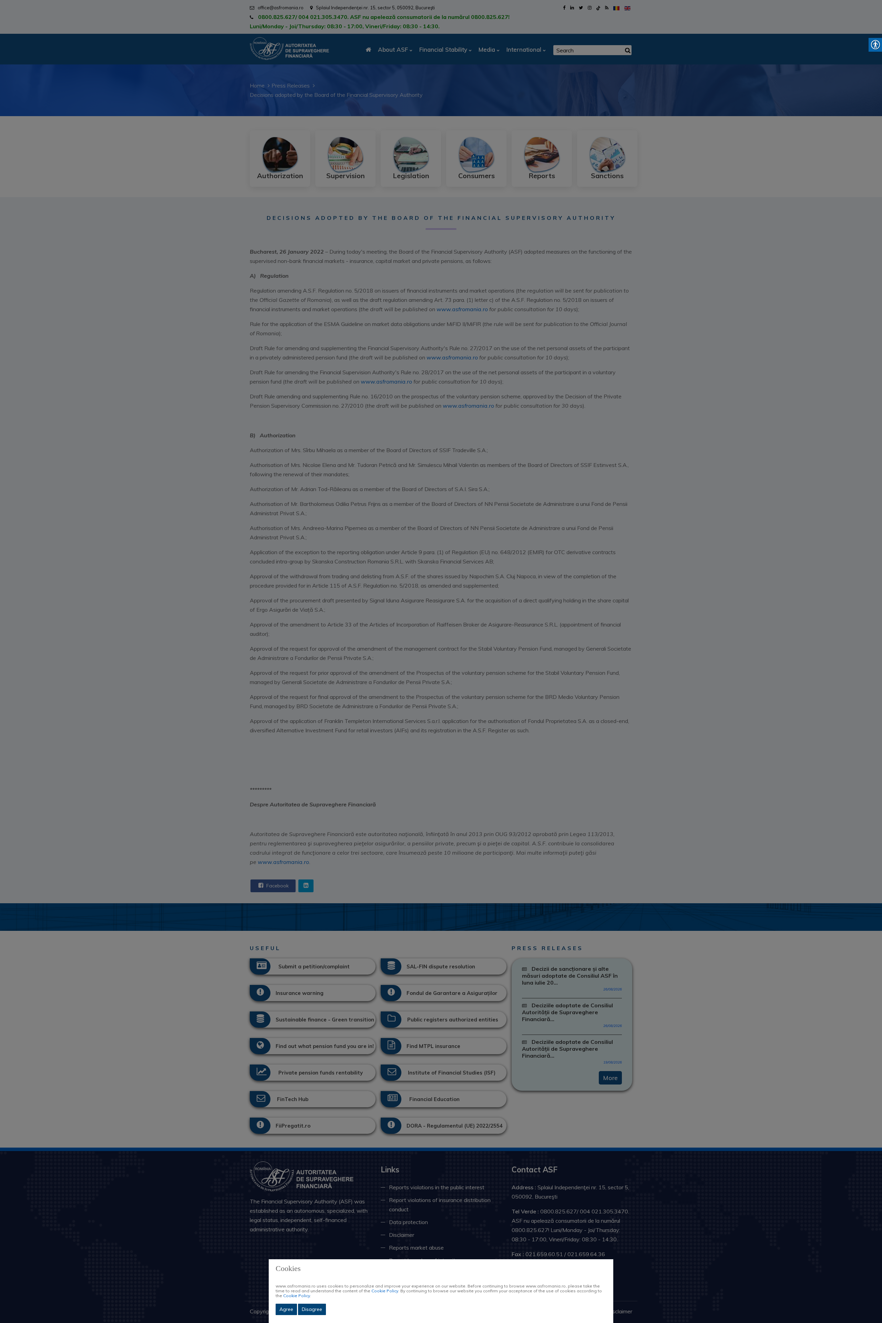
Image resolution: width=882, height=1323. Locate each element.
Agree (286, 1309)
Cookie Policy (384, 1290)
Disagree (312, 1309)
